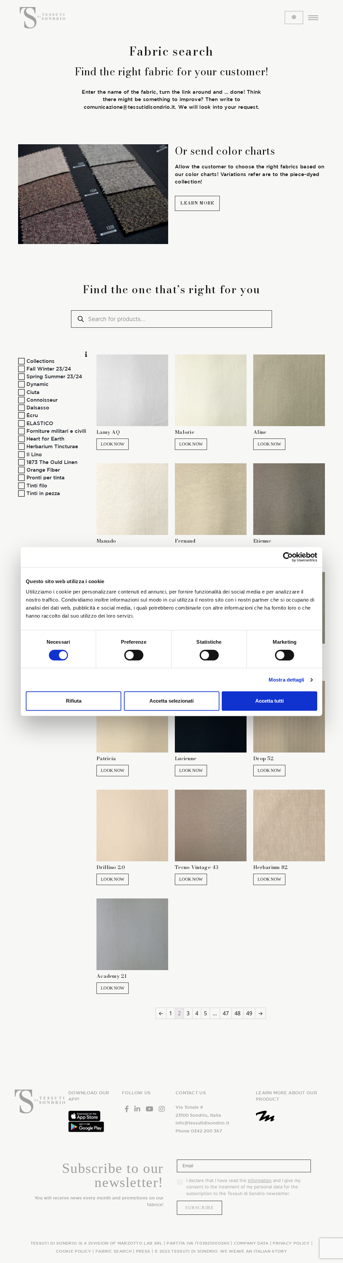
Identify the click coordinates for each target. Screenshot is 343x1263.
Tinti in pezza (43, 493)
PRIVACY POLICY (291, 1243)
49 (249, 1013)
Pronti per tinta (45, 477)
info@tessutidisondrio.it (202, 1122)
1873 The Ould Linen (51, 462)
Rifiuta (73, 701)
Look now (112, 444)
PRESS (143, 1251)
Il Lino (34, 454)
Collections (40, 361)
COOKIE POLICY (73, 1251)
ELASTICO (39, 423)
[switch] (133, 655)
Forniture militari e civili (56, 431)
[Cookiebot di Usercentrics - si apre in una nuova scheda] (288, 557)
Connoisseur (42, 400)
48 (237, 1013)
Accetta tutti (269, 701)
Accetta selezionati (171, 701)
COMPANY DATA (251, 1243)
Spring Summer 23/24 (54, 376)
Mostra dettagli (286, 680)
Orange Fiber (43, 470)
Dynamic (37, 384)
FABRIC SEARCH (113, 1251)
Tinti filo (36, 485)
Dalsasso (37, 407)
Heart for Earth (45, 439)
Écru (32, 415)
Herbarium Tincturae (52, 446)
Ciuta (33, 392)
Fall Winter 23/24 (48, 369)
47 (226, 1013)
